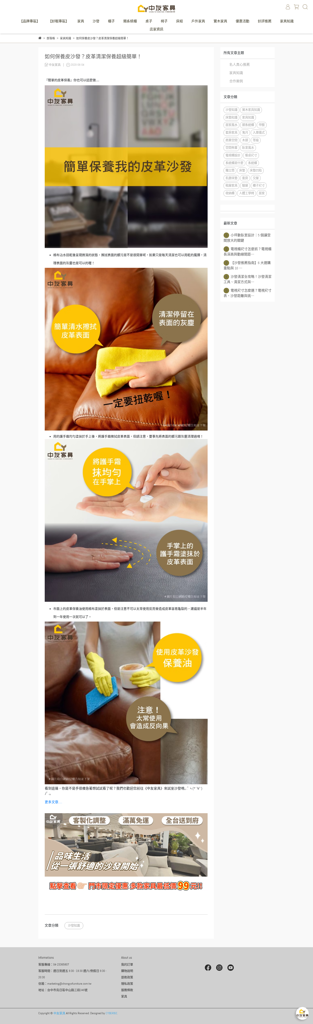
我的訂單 (127, 964)
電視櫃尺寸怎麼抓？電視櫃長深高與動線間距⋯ (247, 252)
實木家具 (220, 21)
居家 (262, 193)
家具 (80, 21)
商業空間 (231, 140)
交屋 (256, 178)
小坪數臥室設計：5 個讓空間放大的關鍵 (247, 238)
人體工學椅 (246, 193)
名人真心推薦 (239, 64)
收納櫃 (229, 193)
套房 (245, 178)
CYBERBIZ (111, 1013)
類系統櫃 (130, 21)
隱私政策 (127, 983)
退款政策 (127, 977)
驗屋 (245, 185)
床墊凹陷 (256, 170)
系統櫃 (252, 163)
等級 (256, 140)
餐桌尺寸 (251, 155)
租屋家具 (231, 185)
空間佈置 (231, 148)
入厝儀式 (259, 132)
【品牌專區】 (29, 21)
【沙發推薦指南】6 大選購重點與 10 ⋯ (247, 265)
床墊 (242, 170)
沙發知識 (74, 925)
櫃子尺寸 (259, 185)
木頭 (245, 140)
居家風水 (231, 125)
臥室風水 (248, 148)
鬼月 (245, 132)
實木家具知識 (251, 110)
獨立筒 (229, 170)
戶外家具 (198, 21)
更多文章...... (53, 802)
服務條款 (127, 990)
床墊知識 (231, 117)
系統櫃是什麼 (234, 163)
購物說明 (127, 971)
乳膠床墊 (231, 178)
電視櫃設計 (232, 155)
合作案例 (236, 81)
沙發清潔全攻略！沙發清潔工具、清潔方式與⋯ (247, 279)
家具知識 (287, 21)
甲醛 (262, 125)
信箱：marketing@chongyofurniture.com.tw (64, 983)
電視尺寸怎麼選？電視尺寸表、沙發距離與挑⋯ (247, 293)
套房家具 (231, 132)
